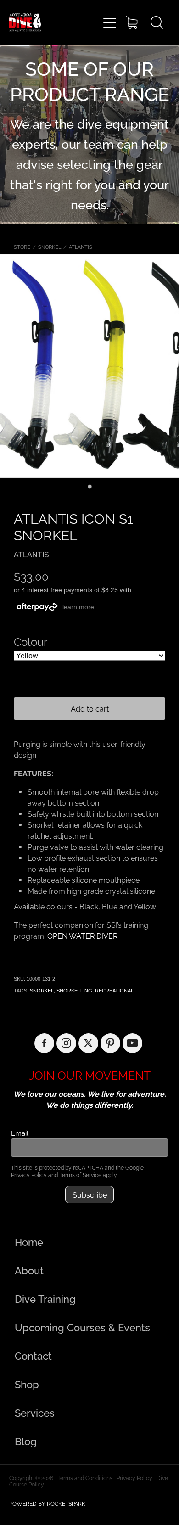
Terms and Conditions (84, 1477)
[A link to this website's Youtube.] (132, 1043)
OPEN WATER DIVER (82, 936)
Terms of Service (80, 1174)
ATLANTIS (80, 246)
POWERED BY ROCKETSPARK (47, 1503)
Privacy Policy (29, 1174)
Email (19, 1132)
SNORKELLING (74, 990)
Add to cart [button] (90, 708)
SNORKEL (49, 246)
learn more (78, 607)
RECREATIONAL (114, 990)
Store (22, 246)
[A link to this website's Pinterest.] (110, 1043)
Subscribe (90, 1194)
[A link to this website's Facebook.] (44, 1043)
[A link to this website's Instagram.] (66, 1043)
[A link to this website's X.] (88, 1043)
